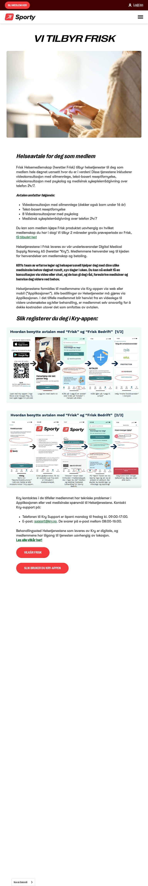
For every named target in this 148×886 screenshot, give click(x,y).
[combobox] (23, 882)
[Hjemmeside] (20, 17)
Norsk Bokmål (20, 882)
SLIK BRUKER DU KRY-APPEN (42, 568)
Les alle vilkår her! (29, 540)
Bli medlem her (17, 5)
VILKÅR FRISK (33, 552)
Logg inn (138, 5)
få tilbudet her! (26, 237)
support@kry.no (45, 521)
